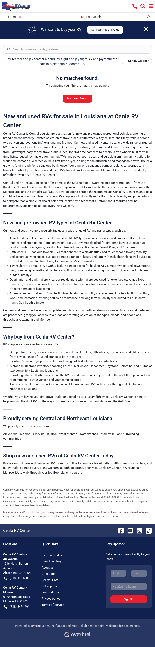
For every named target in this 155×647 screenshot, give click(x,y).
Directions (49, 574)
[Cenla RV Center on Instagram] (137, 530)
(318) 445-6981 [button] (19, 578)
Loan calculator (52, 592)
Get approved (50, 586)
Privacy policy (51, 598)
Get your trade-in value (105, 29)
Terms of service (53, 605)
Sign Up (128, 599)
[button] (135, 6)
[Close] (146, 29)
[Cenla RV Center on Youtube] (128, 530)
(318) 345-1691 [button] (19, 607)
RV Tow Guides (52, 555)
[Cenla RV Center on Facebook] (119, 530)
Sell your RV (50, 580)
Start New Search (77, 98)
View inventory (51, 561)
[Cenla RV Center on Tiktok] (147, 530)
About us (48, 567)
